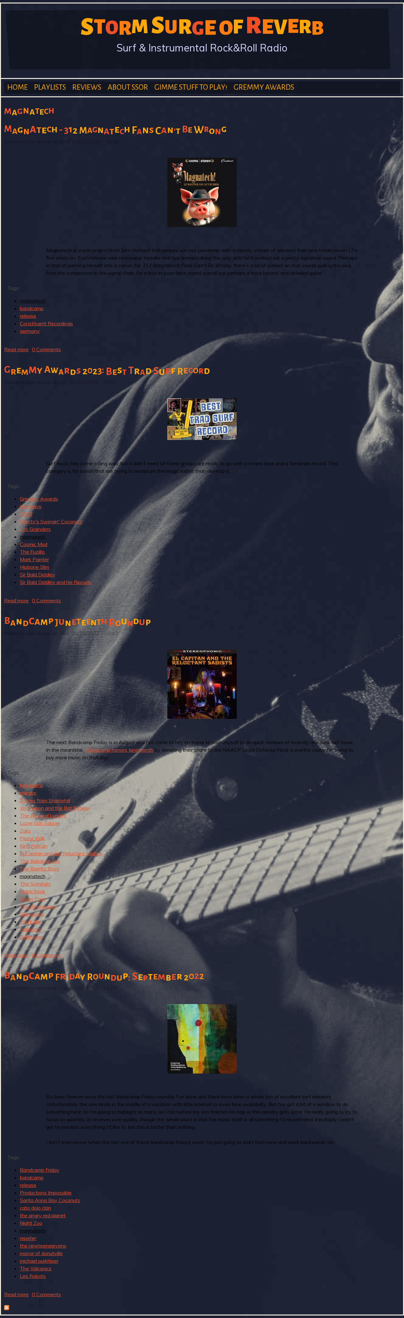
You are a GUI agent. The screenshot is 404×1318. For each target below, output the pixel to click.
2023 (26, 514)
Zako (25, 831)
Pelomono (31, 937)
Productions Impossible (46, 1192)
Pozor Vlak (32, 838)
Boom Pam (32, 899)
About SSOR (128, 87)
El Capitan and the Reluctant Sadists (61, 853)
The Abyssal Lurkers (43, 815)
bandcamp (32, 308)
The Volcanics (35, 1268)
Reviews (86, 87)
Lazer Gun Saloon (40, 823)
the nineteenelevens (43, 1246)
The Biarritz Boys (39, 868)
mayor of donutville (41, 1253)
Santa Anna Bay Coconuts (50, 1200)
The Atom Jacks (38, 906)
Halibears (30, 929)
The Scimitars (35, 884)
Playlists (50, 87)
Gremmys (30, 506)
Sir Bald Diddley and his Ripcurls (55, 582)
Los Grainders (35, 529)
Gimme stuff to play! (190, 87)
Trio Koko (30, 921)
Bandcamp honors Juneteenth (119, 750)
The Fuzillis (32, 552)
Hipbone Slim (34, 567)
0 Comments (46, 349)
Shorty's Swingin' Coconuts (51, 521)
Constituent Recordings (46, 323)
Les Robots (33, 1276)
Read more (16, 349)
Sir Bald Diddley (37, 574)
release (28, 316)
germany (30, 331)
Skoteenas (32, 914)
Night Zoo (31, 1223)
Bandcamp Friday (39, 1170)
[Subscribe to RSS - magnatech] (6, 1308)
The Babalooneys (40, 861)
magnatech (32, 301)
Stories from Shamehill (45, 800)
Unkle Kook (32, 891)
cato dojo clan (35, 1208)
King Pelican (33, 846)
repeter (28, 1238)
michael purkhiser (39, 1261)
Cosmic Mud (33, 544)
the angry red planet (43, 1215)
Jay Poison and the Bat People (54, 808)
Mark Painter (34, 559)
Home (17, 87)
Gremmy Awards (264, 87)
